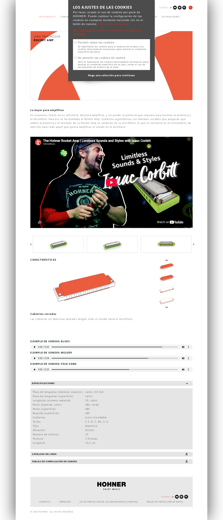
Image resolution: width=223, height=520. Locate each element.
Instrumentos (47, 17)
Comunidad (67, 17)
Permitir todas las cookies (96, 42)
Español (164, 8)
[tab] (111, 383)
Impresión (65, 502)
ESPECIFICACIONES (43, 383)
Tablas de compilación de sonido (54, 461)
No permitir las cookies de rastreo (101, 57)
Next (166, 307)
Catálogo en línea (44, 454)
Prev (166, 260)
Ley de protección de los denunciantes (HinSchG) (109, 502)
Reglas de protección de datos (165, 502)
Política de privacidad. (113, 24)
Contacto (45, 502)
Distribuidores (171, 17)
